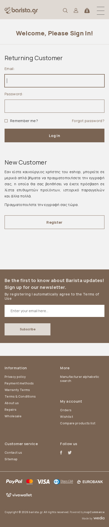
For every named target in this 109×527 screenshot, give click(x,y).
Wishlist (66, 417)
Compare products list (77, 423)
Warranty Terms (17, 390)
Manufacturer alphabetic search (79, 379)
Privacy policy (15, 377)
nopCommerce (94, 512)
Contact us (13, 452)
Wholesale (13, 416)
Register (54, 222)
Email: (10, 68)
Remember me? (24, 121)
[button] (100, 11)
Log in (54, 135)
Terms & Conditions (20, 396)
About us (12, 403)
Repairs (10, 409)
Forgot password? (88, 120)
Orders (65, 410)
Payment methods (19, 383)
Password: (14, 93)
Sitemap (11, 459)
